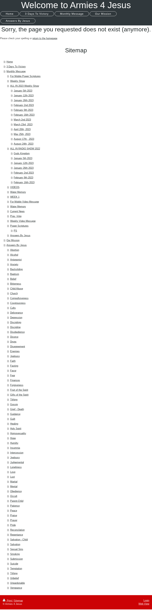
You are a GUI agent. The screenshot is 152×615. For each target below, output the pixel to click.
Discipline (15, 327)
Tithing (13, 399)
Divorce (14, 336)
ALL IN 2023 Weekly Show (24, 85)
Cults (13, 307)
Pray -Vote (16, 216)
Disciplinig (15, 322)
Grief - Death (17, 409)
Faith (13, 361)
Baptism (14, 274)
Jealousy (15, 356)
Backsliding (16, 269)
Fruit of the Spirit (19, 390)
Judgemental (17, 462)
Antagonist (16, 259)
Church (14, 293)
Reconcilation (17, 529)
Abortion (14, 250)
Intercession (16, 452)
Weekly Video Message (23, 221)
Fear (12, 375)
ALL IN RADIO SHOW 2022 (25, 148)
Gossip (14, 404)
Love (12, 472)
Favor (13, 370)
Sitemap (18, 600)
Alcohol (14, 254)
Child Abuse (16, 288)
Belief (13, 279)
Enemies (15, 351)
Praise (13, 515)
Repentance (16, 534)
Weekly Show (17, 81)
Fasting (14, 365)
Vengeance (16, 587)
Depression (16, 317)
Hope (13, 438)
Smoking (15, 554)
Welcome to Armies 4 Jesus (76, 5)
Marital (13, 481)
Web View (143, 603)
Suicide (14, 563)
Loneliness (16, 467)
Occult (13, 496)
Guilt (12, 418)
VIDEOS (14, 187)
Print (9, 600)
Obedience (16, 491)
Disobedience (17, 332)
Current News (17, 211)
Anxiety (14, 264)
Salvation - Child (19, 539)
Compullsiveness (19, 298)
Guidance (15, 414)
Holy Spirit (15, 428)
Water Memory (18, 192)
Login (146, 600)
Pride (13, 525)
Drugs (13, 341)
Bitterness (15, 283)
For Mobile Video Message (24, 201)
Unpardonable (17, 583)
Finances (15, 380)
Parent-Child (16, 501)
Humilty (14, 443)
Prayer (13, 520)
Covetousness (18, 303)
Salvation (15, 544)
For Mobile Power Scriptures (25, 76)
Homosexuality (18, 433)
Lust (12, 476)
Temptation (16, 568)
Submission (16, 558)
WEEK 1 (14, 196)
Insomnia (15, 447)
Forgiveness (16, 385)
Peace (13, 510)
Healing (14, 423)
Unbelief (14, 578)
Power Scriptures (19, 225)
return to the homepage (44, 38)
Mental (13, 486)
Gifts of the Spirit (19, 394)
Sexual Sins (16, 549)
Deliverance (16, 312)
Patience (15, 505)
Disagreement (17, 346)
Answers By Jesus (20, 235)
